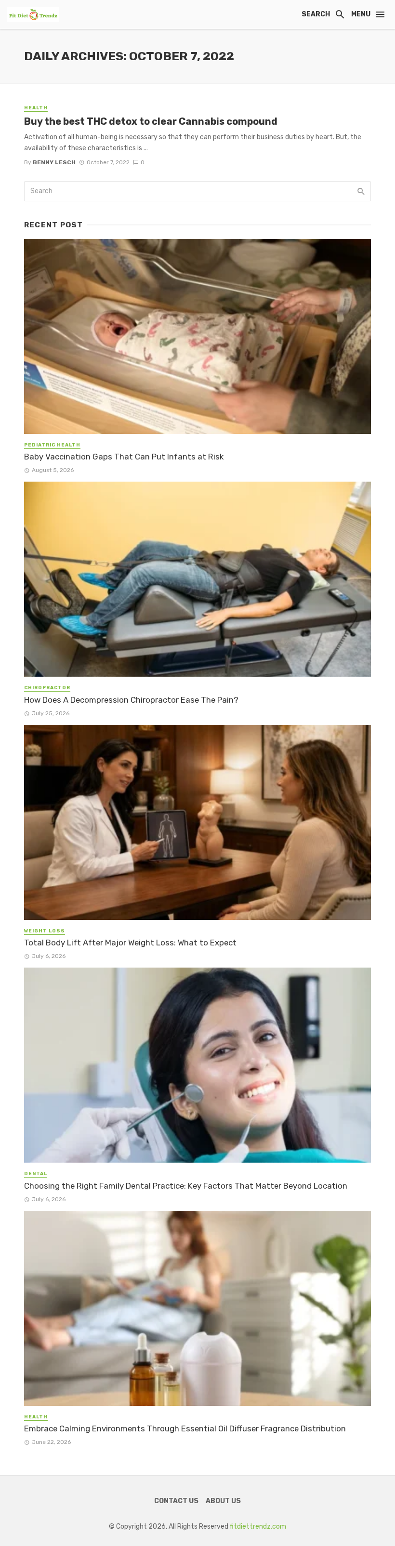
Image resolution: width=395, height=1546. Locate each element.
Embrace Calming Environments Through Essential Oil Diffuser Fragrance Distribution (185, 1428)
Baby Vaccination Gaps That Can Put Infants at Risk (124, 456)
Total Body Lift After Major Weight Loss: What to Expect (130, 942)
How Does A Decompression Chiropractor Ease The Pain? (131, 700)
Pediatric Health (52, 445)
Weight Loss (44, 931)
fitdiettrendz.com (258, 1526)
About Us (223, 1501)
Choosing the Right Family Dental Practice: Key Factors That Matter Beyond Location (185, 1186)
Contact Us (176, 1501)
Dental (35, 1174)
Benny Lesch (54, 162)
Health (36, 108)
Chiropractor (47, 688)
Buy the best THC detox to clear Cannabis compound (150, 121)
